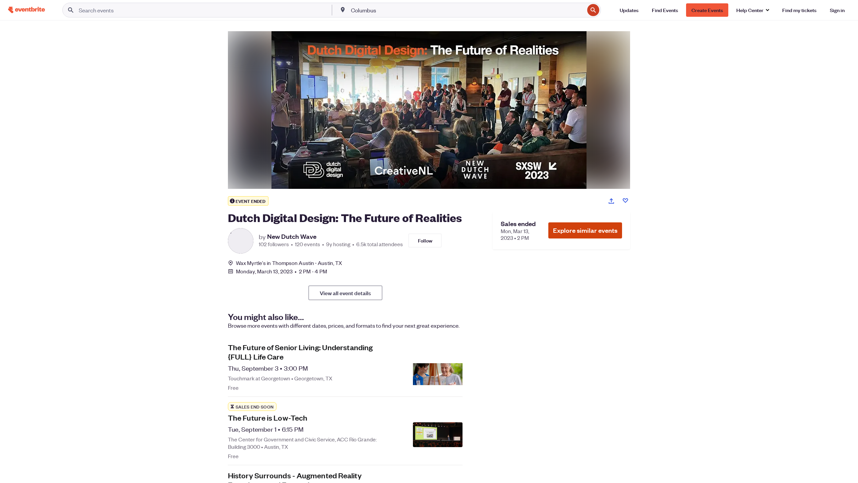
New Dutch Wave (291, 236)
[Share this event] (611, 201)
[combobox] (467, 10)
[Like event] (625, 200)
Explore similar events (585, 230)
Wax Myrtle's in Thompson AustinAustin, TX (289, 262)
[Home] (26, 10)
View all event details (345, 293)
